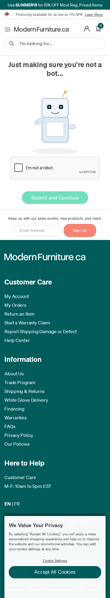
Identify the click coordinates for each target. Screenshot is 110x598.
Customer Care (20, 477)
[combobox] (55, 43)
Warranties (15, 417)
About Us (14, 373)
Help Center (17, 340)
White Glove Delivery (26, 400)
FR (17, 504)
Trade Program (19, 382)
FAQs (10, 426)
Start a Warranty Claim (27, 323)
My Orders (15, 305)
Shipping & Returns (24, 391)
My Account (16, 296)
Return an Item (19, 314)
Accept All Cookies (55, 572)
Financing (14, 409)
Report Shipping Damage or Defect (40, 331)
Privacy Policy (18, 435)
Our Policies (17, 444)
